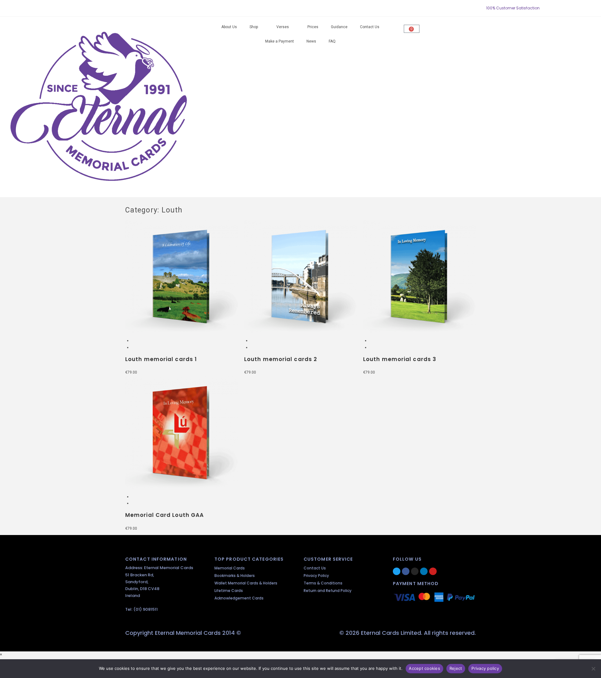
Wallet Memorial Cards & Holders (245, 583)
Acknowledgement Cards (239, 598)
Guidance (339, 27)
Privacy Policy (316, 575)
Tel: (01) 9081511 (141, 609)
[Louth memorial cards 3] (419, 276)
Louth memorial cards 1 (161, 359)
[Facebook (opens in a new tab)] (73, 8)
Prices (312, 27)
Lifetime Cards (228, 590)
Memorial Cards (229, 568)
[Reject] (593, 668)
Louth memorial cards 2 (280, 359)
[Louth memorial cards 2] (300, 276)
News (311, 41)
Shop (253, 27)
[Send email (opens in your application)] (108, 8)
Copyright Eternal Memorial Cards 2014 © (183, 633)
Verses (282, 27)
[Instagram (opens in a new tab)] (81, 8)
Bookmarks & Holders (234, 575)
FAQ (332, 41)
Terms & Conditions (323, 583)
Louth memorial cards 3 (399, 359)
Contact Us (369, 27)
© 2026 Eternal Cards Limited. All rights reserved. (407, 633)
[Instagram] (415, 571)
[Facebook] (405, 571)
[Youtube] (433, 571)
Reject (455, 668)
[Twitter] (396, 571)
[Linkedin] (424, 571)
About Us (229, 27)
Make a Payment (279, 41)
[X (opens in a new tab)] (65, 8)
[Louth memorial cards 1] (181, 276)
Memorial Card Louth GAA (164, 515)
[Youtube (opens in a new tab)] (99, 8)
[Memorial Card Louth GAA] (181, 432)
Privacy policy (485, 668)
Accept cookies (424, 668)
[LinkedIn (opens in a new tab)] (90, 8)
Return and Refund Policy (328, 590)
